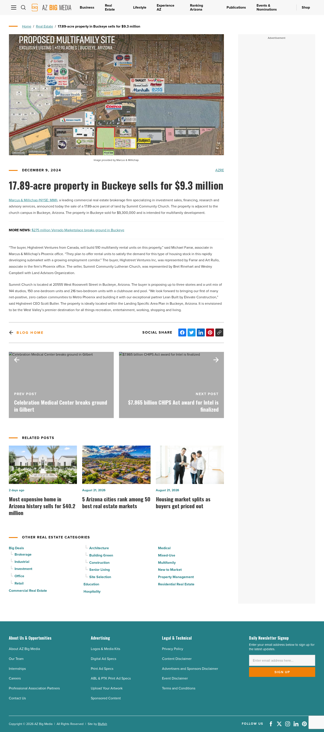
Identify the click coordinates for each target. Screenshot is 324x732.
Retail (19, 583)
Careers (15, 678)
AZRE (219, 170)
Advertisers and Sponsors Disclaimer (190, 668)
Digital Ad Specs (103, 658)
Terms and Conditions (178, 688)
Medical (164, 548)
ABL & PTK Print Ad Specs (111, 678)
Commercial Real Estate (28, 590)
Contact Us (17, 698)
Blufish (102, 724)
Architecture (99, 548)
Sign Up (282, 672)
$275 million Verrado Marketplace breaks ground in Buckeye (78, 230)
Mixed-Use (166, 555)
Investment (23, 568)
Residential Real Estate (176, 584)
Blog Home (30, 332)
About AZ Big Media (24, 648)
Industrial (22, 561)
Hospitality (92, 591)
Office (19, 576)
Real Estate (44, 26)
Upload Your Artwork (107, 688)
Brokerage (23, 554)
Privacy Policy (172, 648)
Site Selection (100, 576)
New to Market (170, 569)
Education (91, 584)
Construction (99, 562)
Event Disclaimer (175, 678)
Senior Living (99, 569)
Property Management (176, 576)
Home (26, 26)
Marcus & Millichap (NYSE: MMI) (33, 200)
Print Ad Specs (102, 668)
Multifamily (167, 562)
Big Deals (16, 548)
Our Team (16, 658)
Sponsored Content (106, 698)
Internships (17, 668)
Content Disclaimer (177, 658)
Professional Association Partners (34, 688)
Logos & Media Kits (105, 648)
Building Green (101, 555)
